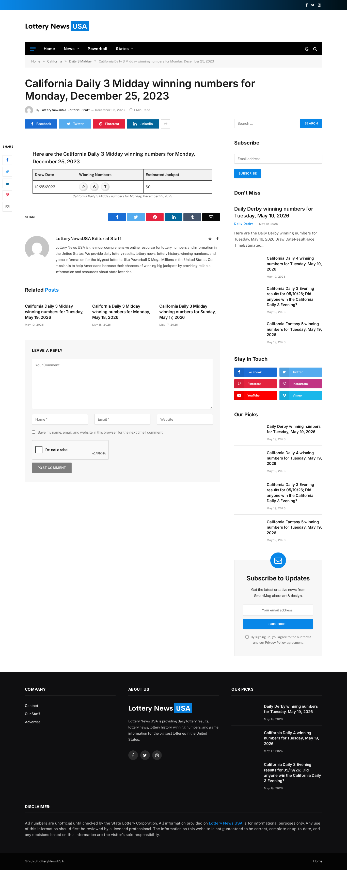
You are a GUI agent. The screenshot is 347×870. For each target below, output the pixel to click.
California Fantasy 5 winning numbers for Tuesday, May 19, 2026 (294, 329)
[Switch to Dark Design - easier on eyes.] (307, 49)
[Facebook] (7, 160)
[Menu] (33, 49)
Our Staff (32, 714)
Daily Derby (243, 224)
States (122, 48)
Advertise (32, 722)
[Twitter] (7, 171)
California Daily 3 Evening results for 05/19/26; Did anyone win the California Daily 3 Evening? (290, 296)
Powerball (97, 48)
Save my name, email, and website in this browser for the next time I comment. (100, 432)
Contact (31, 706)
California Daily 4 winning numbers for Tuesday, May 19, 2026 (294, 264)
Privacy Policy (275, 642)
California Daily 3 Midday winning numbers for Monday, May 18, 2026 (121, 312)
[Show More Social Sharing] (165, 124)
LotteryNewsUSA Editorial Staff (65, 110)
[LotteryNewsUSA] (57, 26)
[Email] (7, 206)
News (69, 48)
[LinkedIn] (7, 183)
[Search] (314, 49)
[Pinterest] (7, 195)
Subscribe (248, 173)
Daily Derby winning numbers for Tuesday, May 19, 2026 (273, 212)
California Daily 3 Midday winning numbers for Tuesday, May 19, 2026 (54, 312)
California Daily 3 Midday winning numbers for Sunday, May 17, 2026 (187, 312)
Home (49, 48)
